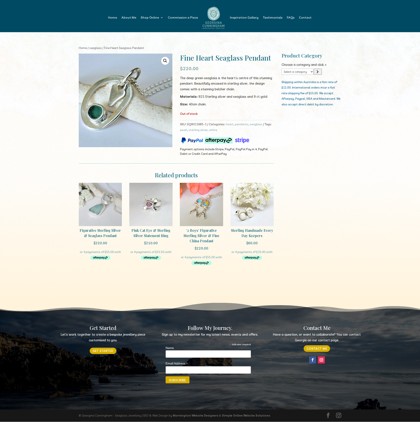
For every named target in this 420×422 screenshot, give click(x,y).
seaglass (95, 48)
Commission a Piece (183, 17)
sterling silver (198, 130)
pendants (241, 124)
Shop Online (150, 17)
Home (112, 17)
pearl (183, 130)
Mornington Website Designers (195, 415)
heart (230, 124)
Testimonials (272, 17)
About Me (128, 17)
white (213, 130)
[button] (165, 61)
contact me (316, 348)
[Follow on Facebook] (312, 359)
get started (103, 350)
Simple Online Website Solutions (246, 415)
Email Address (177, 363)
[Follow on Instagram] (321, 359)
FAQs (290, 17)
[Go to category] (318, 72)
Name (170, 348)
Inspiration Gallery (244, 17)
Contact (305, 17)
